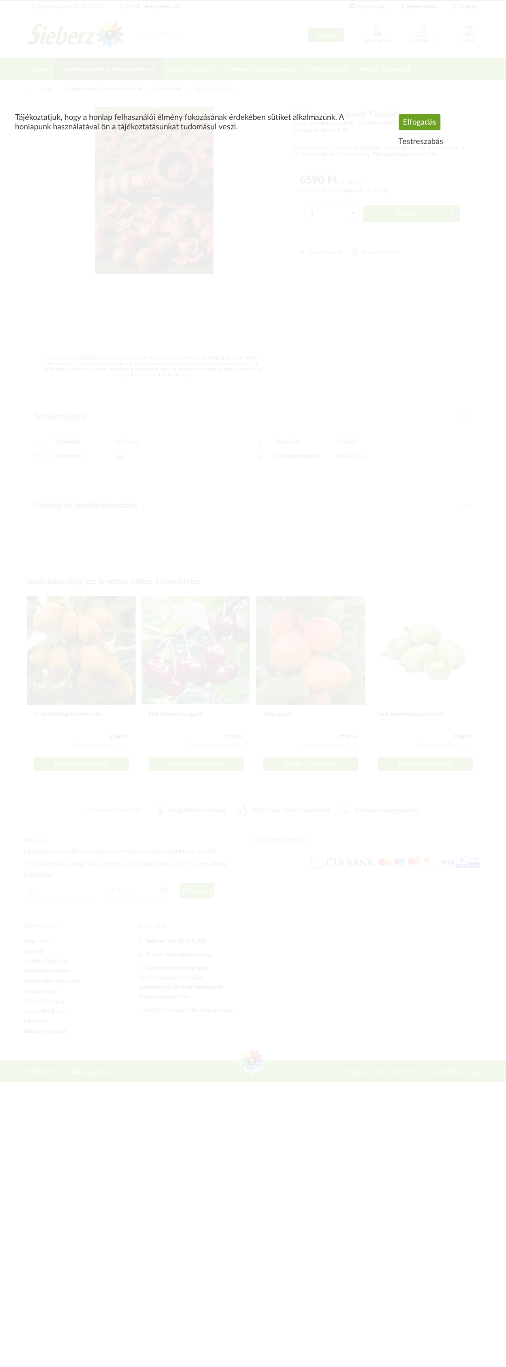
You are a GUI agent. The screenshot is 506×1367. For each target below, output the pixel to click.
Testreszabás (420, 142)
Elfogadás (419, 122)
